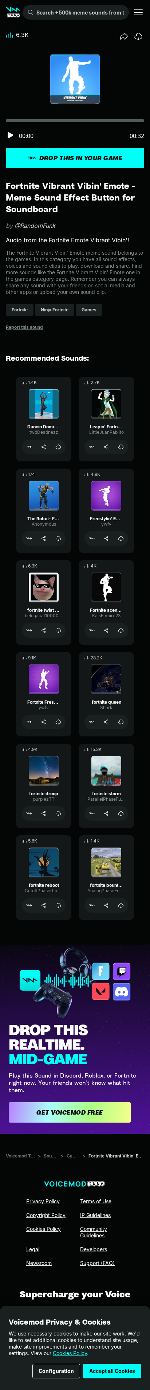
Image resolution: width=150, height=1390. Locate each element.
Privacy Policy (43, 1201)
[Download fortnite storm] (121, 813)
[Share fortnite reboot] (43, 905)
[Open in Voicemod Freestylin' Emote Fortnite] (91, 538)
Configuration (56, 1371)
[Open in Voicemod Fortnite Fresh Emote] (29, 722)
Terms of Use (95, 1201)
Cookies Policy (70, 1353)
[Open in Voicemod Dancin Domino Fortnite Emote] (29, 447)
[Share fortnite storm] (106, 813)
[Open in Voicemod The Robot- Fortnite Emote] (29, 538)
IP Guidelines (95, 1215)
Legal (32, 1249)
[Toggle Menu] (138, 12)
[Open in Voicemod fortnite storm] (91, 813)
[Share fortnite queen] (106, 722)
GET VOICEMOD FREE (69, 1112)
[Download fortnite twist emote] (58, 630)
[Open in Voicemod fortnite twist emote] (29, 630)
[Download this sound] (138, 36)
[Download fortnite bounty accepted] (121, 905)
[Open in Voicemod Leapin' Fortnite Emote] (91, 447)
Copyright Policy (46, 1215)
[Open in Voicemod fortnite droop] (29, 813)
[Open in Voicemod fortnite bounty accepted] (91, 905)
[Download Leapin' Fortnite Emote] (121, 447)
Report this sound (24, 327)
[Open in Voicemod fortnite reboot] (29, 905)
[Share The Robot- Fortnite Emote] (43, 538)
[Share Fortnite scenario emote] (106, 630)
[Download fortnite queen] (121, 722)
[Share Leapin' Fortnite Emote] (106, 447)
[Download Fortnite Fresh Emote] (58, 722)
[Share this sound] (124, 36)
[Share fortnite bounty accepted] (106, 905)
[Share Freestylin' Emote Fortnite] (106, 538)
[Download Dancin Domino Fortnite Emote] (58, 447)
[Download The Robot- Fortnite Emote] (58, 538)
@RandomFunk (35, 225)
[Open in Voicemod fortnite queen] (91, 722)
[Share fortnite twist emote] (43, 630)
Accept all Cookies (112, 1371)
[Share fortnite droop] (43, 813)
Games (73, 1156)
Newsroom (39, 1263)
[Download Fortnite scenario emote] (121, 630)
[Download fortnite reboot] (58, 905)
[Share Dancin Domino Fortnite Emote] (43, 447)
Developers (93, 1249)
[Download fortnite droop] (58, 813)
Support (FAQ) (97, 1263)
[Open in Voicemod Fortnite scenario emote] (91, 630)
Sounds (51, 1156)
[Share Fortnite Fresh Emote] (43, 722)
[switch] (10, 136)
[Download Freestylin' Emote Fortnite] (121, 538)
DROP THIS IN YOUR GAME (80, 158)
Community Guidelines (93, 1232)
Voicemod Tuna (20, 1156)
